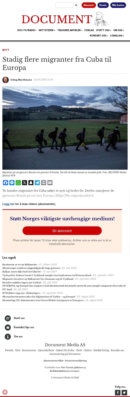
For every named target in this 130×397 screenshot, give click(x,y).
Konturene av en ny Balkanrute (19, 264)
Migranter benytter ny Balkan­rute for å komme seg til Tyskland (37, 279)
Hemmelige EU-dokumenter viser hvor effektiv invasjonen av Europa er (43, 300)
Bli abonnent (62, 230)
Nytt (5, 50)
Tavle (79, 350)
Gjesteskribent (46, 350)
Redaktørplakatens (59, 371)
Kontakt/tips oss (24, 327)
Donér (103, 5)
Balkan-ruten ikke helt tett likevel (21, 271)
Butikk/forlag (101, 350)
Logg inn (8, 204)
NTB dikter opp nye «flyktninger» (21, 293)
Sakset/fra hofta (65, 350)
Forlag (89, 30)
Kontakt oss (98, 36)
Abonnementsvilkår (53, 360)
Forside (9, 350)
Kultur (88, 350)
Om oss (18, 336)
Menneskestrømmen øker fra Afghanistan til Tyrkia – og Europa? (38, 296)
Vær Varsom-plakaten (72, 367)
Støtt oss (19, 318)
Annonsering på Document (65, 354)
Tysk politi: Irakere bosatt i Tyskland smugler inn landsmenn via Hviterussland (46, 275)
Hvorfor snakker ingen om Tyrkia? (21, 282)
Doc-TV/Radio (26, 30)
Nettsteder (46, 30)
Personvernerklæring (76, 360)
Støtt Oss (103, 30)
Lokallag (116, 36)
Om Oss (118, 30)
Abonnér (89, 5)
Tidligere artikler (69, 30)
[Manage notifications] (4, 392)
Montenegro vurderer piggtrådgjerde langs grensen (31, 268)
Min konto (118, 5)
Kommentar (29, 350)
